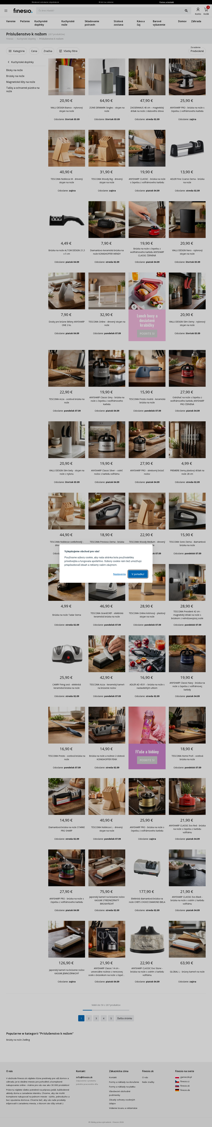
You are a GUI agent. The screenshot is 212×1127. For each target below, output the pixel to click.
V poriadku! (138, 574)
